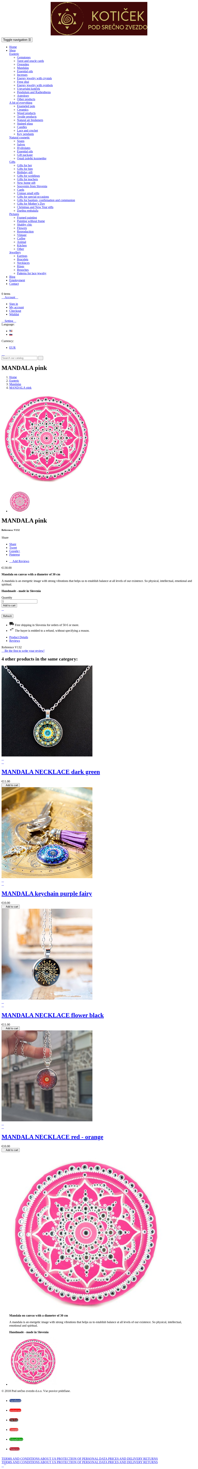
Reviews (14, 640)
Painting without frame (31, 221)
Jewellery (15, 252)
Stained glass (25, 123)
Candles (22, 127)
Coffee (21, 238)
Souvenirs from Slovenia (32, 186)
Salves (21, 144)
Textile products (27, 116)
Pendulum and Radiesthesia (34, 92)
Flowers (22, 228)
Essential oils (25, 71)
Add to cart (9, 605)
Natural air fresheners (30, 120)
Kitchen (22, 245)
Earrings (22, 256)
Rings (20, 266)
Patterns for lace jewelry (31, 273)
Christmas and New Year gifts (35, 207)
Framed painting (27, 217)
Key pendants (25, 134)
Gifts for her (24, 165)
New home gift (26, 182)
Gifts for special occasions (33, 196)
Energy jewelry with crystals (34, 78)
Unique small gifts (28, 193)
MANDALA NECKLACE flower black (53, 1015)
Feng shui (23, 81)
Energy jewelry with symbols (35, 85)
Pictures (14, 214)
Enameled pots (26, 106)
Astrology (23, 95)
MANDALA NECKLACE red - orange (52, 1136)
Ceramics (22, 109)
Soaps (20, 141)
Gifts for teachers (27, 179)
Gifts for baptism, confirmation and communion (46, 200)
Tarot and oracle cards (30, 60)
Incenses (22, 74)
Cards (20, 189)
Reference (8, 647)
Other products (26, 99)
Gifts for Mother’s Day (31, 203)
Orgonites (23, 64)
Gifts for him (25, 168)
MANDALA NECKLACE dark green (51, 771)
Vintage (21, 235)
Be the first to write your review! (23, 650)
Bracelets (22, 259)
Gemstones (24, 57)
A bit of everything (20, 102)
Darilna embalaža (27, 210)
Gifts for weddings (28, 175)
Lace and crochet (27, 130)
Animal (21, 242)
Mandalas (23, 67)
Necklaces (23, 262)
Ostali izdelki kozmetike (31, 158)
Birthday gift (24, 172)
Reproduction (25, 231)
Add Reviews (19, 561)
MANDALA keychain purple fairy (47, 893)
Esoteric (14, 54)
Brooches (23, 269)
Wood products (26, 113)
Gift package (25, 155)
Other (20, 249)
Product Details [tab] (18, 637)
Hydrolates (23, 148)
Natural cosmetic (19, 137)
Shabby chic (24, 224)
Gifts (12, 161)
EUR (12, 347)
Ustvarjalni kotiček (28, 88)
